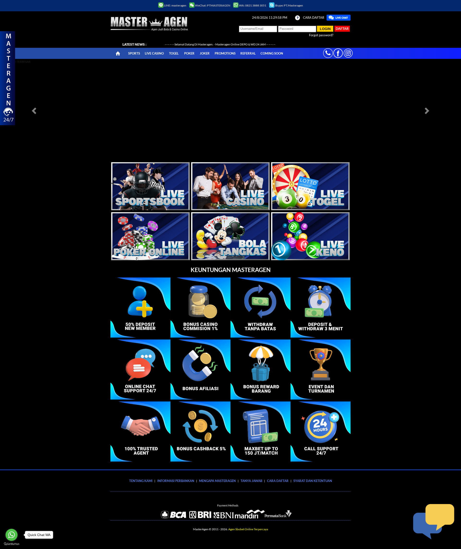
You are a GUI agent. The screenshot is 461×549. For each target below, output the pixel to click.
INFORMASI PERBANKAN (175, 481)
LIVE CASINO (154, 53)
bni (224, 513)
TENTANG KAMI (140, 481)
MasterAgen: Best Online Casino (149, 24)
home (118, 53)
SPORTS (134, 53)
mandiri (250, 513)
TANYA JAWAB (251, 481)
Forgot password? (321, 35)
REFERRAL (248, 53)
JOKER (205, 53)
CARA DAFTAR (313, 17)
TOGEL (174, 53)
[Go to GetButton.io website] (11, 544)
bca (174, 513)
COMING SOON (272, 53)
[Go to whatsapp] (12, 535)
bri (200, 513)
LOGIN (325, 29)
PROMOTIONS (225, 53)
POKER (189, 53)
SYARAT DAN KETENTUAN (312, 481)
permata (280, 513)
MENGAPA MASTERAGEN (217, 481)
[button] (34, 110)
